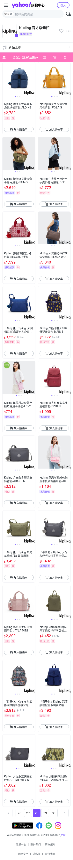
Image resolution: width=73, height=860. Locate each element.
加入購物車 (20, 129)
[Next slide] (32, 79)
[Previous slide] (5, 79)
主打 (6, 57)
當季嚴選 (57, 57)
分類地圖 (50, 853)
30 (53, 813)
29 (45, 813)
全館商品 (67, 57)
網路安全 (23, 853)
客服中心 (21, 844)
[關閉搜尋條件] (11, 14)
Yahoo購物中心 (28, 5)
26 (19, 813)
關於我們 (36, 844)
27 (28, 813)
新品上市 (15, 47)
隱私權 (36, 853)
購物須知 (50, 844)
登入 (63, 5)
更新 (63, 835)
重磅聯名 (47, 57)
